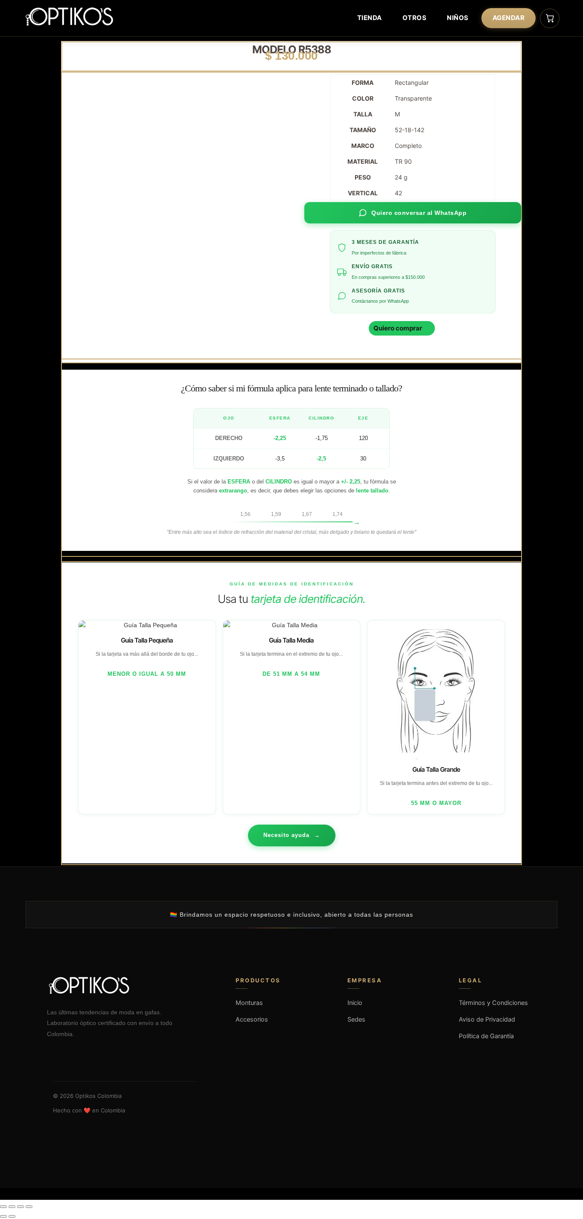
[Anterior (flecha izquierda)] (3, 1216)
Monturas (249, 1003)
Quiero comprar (397, 328)
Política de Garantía (486, 1036)
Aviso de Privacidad (487, 1019)
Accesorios (252, 1019)
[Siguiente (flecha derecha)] (12, 1216)
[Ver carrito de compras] (550, 18)
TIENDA (369, 18)
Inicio (354, 1003)
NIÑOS (458, 18)
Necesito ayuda (291, 835)
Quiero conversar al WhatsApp (418, 212)
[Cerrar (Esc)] (29, 1206)
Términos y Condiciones (493, 1003)
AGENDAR (509, 18)
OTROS (414, 18)
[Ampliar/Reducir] (3, 1206)
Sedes (356, 1019)
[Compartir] (20, 1206)
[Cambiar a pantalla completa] (12, 1206)
